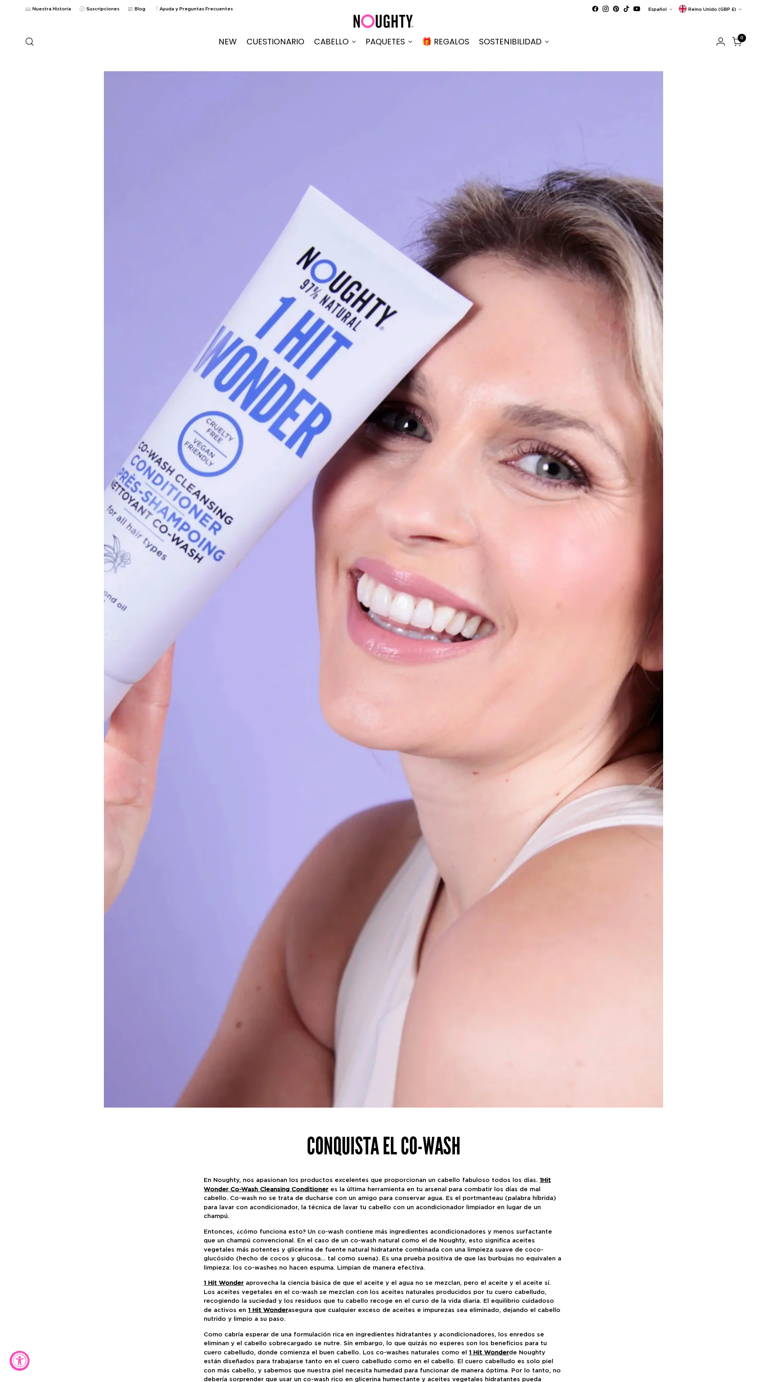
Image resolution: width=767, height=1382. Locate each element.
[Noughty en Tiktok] (626, 8)
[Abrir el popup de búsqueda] (30, 42)
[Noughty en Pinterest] (616, 8)
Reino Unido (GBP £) (712, 9)
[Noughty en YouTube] (636, 8)
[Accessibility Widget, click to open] (20, 1361)
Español (657, 9)
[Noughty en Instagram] (605, 8)
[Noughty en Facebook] (595, 8)
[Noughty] (383, 21)
